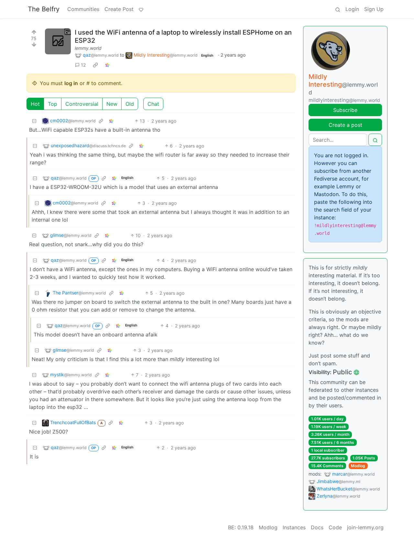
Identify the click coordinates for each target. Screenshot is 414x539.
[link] (95, 65)
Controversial (81, 104)
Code (335, 527)
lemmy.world (88, 48)
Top (52, 104)
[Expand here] (58, 41)
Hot (35, 104)
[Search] (337, 9)
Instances (294, 527)
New (111, 104)
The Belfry (44, 9)
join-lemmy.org (365, 527)
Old (129, 104)
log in (71, 83)
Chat (153, 104)
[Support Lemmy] (141, 9)
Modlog (358, 465)
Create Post (119, 9)
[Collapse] (34, 121)
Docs (317, 527)
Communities (83, 9)
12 (83, 65)
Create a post (345, 125)
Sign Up (374, 9)
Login (352, 9)
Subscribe (345, 110)
